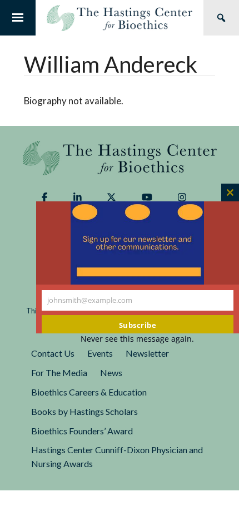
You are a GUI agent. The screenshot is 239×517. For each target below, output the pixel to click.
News (111, 372)
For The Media (59, 372)
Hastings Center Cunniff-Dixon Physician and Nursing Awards (117, 456)
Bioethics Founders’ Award (82, 430)
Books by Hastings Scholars (84, 411)
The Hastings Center (120, 158)
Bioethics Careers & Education (89, 392)
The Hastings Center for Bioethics (119, 17)
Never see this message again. (137, 338)
